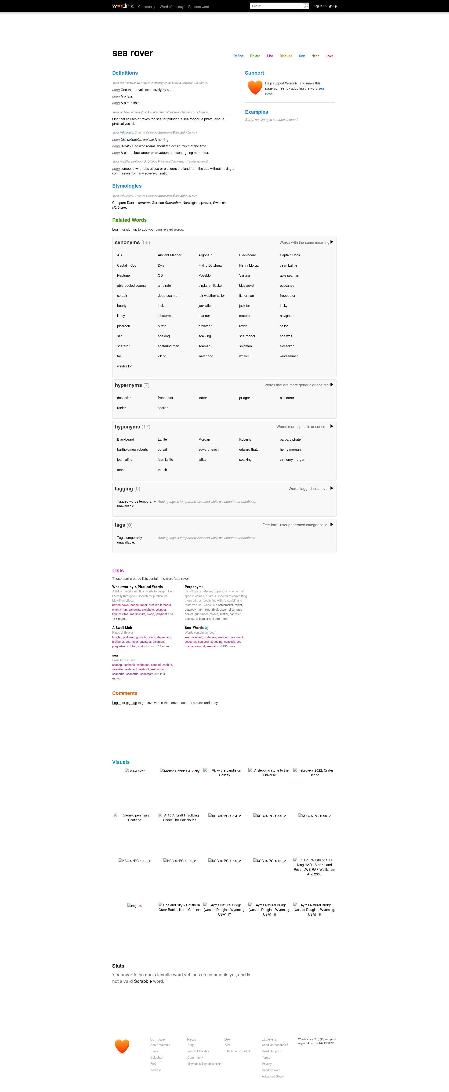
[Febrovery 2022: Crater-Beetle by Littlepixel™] (314, 771)
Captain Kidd (126, 265)
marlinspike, (138, 614)
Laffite (162, 439)
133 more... (164, 646)
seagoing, (217, 641)
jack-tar (244, 305)
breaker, (154, 604)
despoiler (124, 397)
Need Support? (272, 1051)
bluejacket (246, 285)
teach (121, 469)
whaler (244, 355)
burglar (204, 618)
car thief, (236, 614)
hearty (122, 305)
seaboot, (144, 669)
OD (160, 275)
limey (121, 315)
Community (146, 6)
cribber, (132, 646)
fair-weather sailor (212, 295)
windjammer (289, 355)
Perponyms (194, 586)
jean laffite (124, 459)
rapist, (239, 604)
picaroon (123, 325)
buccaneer (288, 285)
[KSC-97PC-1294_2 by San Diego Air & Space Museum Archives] (224, 815)
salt (119, 335)
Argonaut (205, 254)
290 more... (230, 646)
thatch (162, 469)
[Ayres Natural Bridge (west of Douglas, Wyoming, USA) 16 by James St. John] (314, 909)
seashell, (197, 637)
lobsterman (166, 315)
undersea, (211, 637)
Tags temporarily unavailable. (129, 539)
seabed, (157, 664)
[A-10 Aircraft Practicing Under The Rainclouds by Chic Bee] (180, 816)
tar (119, 355)
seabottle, (133, 673)
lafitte (202, 459)
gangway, (135, 609)
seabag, (118, 664)
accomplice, (228, 609)
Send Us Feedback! (275, 1044)
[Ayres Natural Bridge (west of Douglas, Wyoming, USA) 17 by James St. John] (224, 909)
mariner (204, 315)
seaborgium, (159, 669)
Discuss (285, 55)
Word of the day (172, 6)
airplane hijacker (211, 285)
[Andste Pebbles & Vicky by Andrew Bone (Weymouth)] (179, 770)
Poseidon (206, 275)
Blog (191, 1044)
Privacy (267, 1063)
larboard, (166, 604)
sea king (205, 335)
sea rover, (133, 641)
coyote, (215, 614)
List (270, 55)
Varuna (244, 275)
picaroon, (159, 641)
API (227, 1044)
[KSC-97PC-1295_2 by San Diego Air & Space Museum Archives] (269, 815)
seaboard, (131, 669)
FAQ (153, 1063)
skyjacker (287, 345)
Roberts (245, 439)
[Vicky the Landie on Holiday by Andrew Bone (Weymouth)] (224, 771)
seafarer (123, 345)
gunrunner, (202, 614)
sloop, (151, 614)
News (191, 1038)
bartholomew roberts (132, 449)
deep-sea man (168, 295)
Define (238, 55)
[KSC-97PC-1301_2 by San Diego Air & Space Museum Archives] (269, 860)
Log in (116, 229)
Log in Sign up (325, 6)
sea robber (247, 335)
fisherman (246, 295)
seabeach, (144, 664)
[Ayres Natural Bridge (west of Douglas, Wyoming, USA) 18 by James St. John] (269, 909)
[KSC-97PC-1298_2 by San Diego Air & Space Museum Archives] (135, 860)
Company (158, 1038)
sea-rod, (201, 646)
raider (121, 407)
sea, (188, 637)
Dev (227, 1038)
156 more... (120, 618)
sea (115, 655)
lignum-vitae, (121, 614)
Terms (266, 1057)
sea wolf (286, 335)
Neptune (123, 275)
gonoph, (142, 637)
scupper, (161, 609)
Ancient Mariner (169, 254)
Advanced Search (273, 1076)
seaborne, (119, 673)
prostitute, (192, 618)
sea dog (164, 335)
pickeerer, (119, 641)
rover (243, 325)
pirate (162, 325)
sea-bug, (224, 637)
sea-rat (212, 646)
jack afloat (206, 305)
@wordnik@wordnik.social (205, 1063)
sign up (131, 229)
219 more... (222, 618)
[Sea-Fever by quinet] (135, 770)
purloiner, (129, 637)
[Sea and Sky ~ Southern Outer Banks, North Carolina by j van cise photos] (180, 906)
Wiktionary (126, 132)
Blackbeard (247, 254)
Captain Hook (290, 254)
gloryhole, (149, 609)
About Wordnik (160, 1044)
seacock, (230, 641)
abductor (144, 646)
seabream (147, 673)
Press (154, 1051)
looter (203, 397)
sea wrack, (237, 637)
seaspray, (191, 641)
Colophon (156, 1057)
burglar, (117, 637)
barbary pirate (290, 439)
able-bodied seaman (132, 285)
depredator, (164, 637)
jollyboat (162, 614)
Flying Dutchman (211, 265)
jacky (283, 305)
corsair (122, 295)
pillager (244, 397)
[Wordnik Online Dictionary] (123, 6)
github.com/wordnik (237, 1051)
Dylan (162, 265)
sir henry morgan (292, 459)
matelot (244, 315)
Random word (198, 6)
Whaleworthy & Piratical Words (137, 586)
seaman (204, 345)
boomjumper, (139, 604)
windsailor (124, 365)
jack (161, 305)
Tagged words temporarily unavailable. (136, 503)
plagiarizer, (119, 646)
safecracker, (226, 604)
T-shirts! (155, 1070)
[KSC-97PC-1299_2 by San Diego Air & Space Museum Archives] (224, 860)
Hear (315, 55)
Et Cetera (269, 1038)
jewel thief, (212, 609)
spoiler (163, 407)
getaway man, (194, 609)
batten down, (121, 604)
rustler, (225, 614)
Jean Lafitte (288, 265)
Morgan (204, 439)
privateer (205, 325)
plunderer (287, 397)
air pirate (164, 285)
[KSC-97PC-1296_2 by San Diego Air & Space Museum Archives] (314, 815)
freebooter (287, 295)
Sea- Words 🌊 (197, 627)
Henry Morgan (250, 265)
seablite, (118, 669)
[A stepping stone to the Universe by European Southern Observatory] (269, 771)
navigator (287, 315)
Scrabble (143, 981)
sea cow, (204, 641)
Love (329, 55)
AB (119, 254)
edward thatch (249, 449)
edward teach (209, 449)
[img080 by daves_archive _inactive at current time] (134, 905)
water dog (206, 355)
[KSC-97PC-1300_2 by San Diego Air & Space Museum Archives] (179, 860)
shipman (245, 345)
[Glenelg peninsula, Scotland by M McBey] (135, 816)
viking (162, 355)
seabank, (130, 664)
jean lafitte (165, 459)
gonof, (152, 637)
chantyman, (120, 609)
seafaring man (168, 345)
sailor (284, 325)
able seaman (289, 275)
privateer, (146, 641)
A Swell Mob (122, 627)
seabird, (168, 664)
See (302, 55)
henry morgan (290, 449)
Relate (255, 55)
